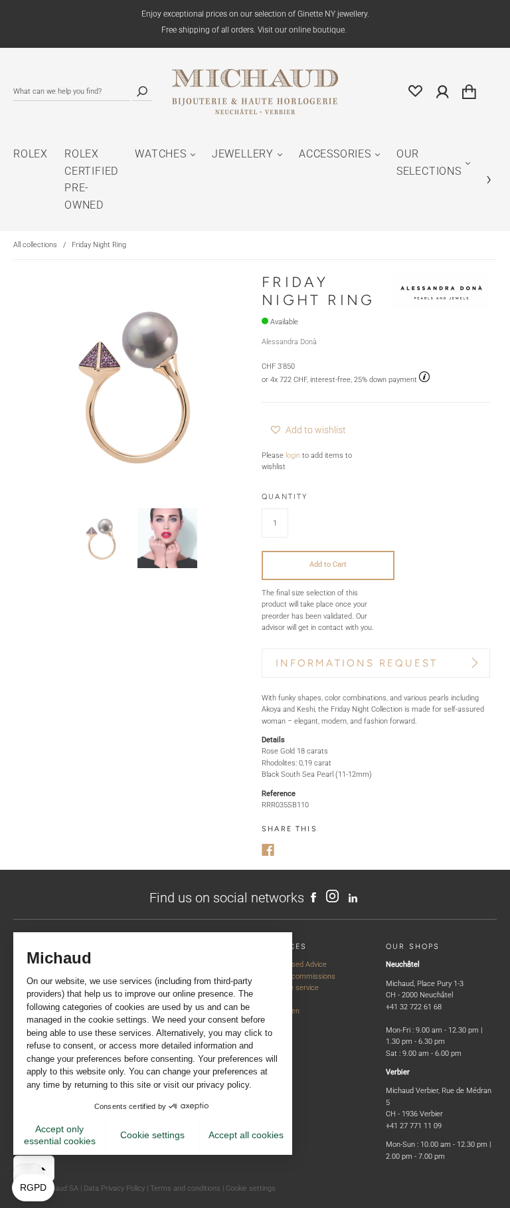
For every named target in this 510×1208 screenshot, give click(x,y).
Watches (161, 154)
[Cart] (469, 92)
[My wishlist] (415, 92)
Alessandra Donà (289, 342)
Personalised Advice (294, 964)
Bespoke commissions (298, 976)
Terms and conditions (185, 1188)
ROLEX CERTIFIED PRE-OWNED (91, 179)
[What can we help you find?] (71, 91)
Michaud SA (58, 1188)
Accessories (335, 154)
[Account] (442, 92)
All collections (35, 245)
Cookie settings (251, 1188)
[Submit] (142, 91)
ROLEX (30, 154)
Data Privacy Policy (114, 1188)
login (293, 455)
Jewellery (243, 154)
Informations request (357, 663)
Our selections (429, 162)
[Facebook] (268, 849)
